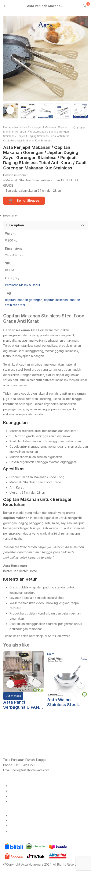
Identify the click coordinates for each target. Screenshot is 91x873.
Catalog (15, 796)
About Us (16, 815)
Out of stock (13, 695)
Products (19, 127)
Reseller (15, 791)
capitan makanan (56, 300)
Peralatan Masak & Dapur (22, 285)
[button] (81, 110)
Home (7, 127)
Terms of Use (19, 831)
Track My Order (20, 801)
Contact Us (18, 820)
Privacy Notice (20, 825)
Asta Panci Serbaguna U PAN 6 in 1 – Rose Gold (23, 705)
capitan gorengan (29, 300)
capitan (10, 300)
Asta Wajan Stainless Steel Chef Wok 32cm (63, 702)
